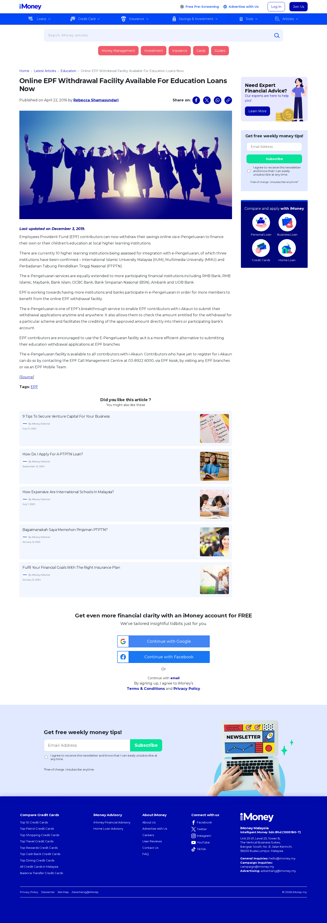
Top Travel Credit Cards (36, 841)
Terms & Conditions (146, 689)
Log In (276, 7)
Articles (288, 19)
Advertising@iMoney (85, 892)
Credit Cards (261, 260)
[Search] (277, 35)
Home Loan (287, 260)
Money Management (118, 51)
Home (24, 71)
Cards (201, 51)
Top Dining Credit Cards (37, 860)
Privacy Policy (187, 689)
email (175, 678)
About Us (148, 822)
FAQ (145, 854)
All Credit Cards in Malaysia (39, 866)
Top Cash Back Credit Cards (40, 854)
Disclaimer (48, 892)
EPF (34, 387)
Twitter (202, 829)
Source (26, 377)
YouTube (203, 842)
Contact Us (150, 847)
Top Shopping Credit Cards (39, 835)
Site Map (63, 892)
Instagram (204, 835)
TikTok (201, 849)
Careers (148, 835)
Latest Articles (45, 71)
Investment (153, 51)
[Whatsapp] (217, 100)
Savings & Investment (196, 19)
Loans (41, 19)
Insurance (136, 19)
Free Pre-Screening (202, 7)
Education (68, 71)
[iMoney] (30, 7)
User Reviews (152, 841)
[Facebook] (196, 100)
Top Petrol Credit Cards (37, 828)
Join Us (298, 7)
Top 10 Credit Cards (34, 822)
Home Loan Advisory (108, 828)
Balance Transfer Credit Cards (41, 873)
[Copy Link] (228, 100)
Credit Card (86, 19)
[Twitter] (207, 100)
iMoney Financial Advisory (111, 822)
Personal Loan (261, 234)
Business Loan (287, 234)
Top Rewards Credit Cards (39, 847)
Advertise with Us (244, 7)
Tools (249, 19)
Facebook (204, 822)
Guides (220, 51)
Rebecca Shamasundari (96, 100)
